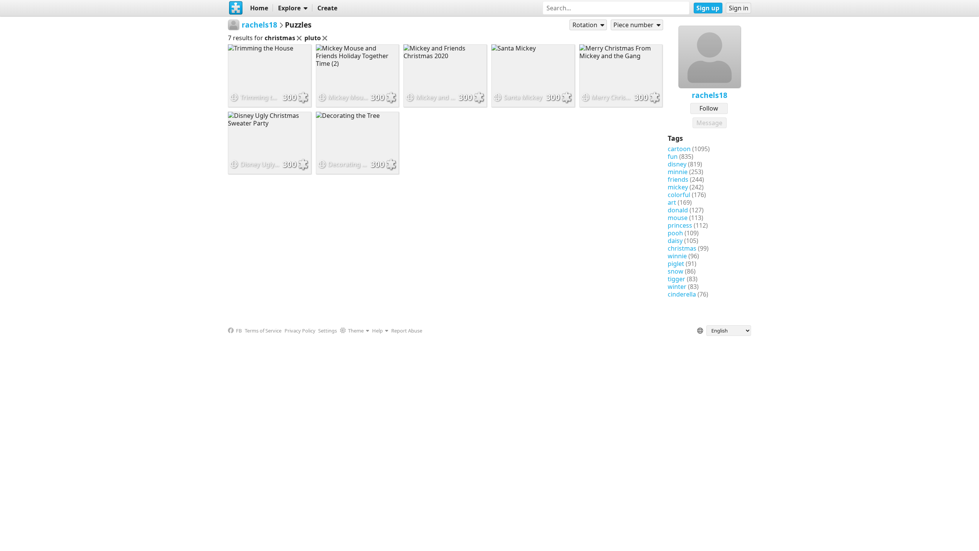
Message (709, 123)
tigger (676, 279)
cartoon (679, 149)
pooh (675, 233)
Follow (708, 108)
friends (678, 179)
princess (680, 225)
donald (678, 210)
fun (673, 156)
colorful (679, 195)
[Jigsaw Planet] (236, 8)
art (672, 202)
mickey (678, 187)
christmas (682, 248)
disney (677, 164)
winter (677, 286)
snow (675, 271)
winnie (677, 256)
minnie (678, 172)
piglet (676, 263)
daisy (675, 240)
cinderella (682, 294)
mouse (678, 218)
